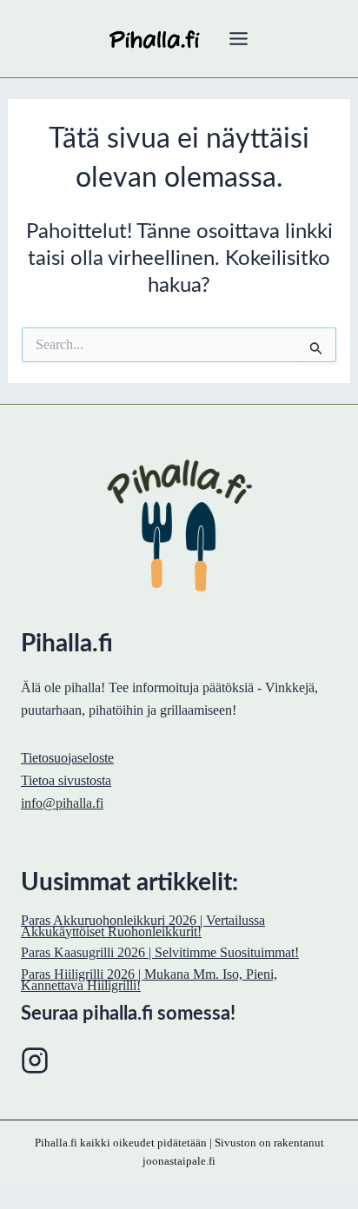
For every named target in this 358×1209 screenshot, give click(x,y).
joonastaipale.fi (179, 1161)
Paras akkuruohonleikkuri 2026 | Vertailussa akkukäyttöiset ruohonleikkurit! (143, 926)
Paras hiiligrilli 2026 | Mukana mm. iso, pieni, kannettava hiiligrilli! (149, 980)
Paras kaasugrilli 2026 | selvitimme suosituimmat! (160, 952)
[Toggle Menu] (238, 38)
